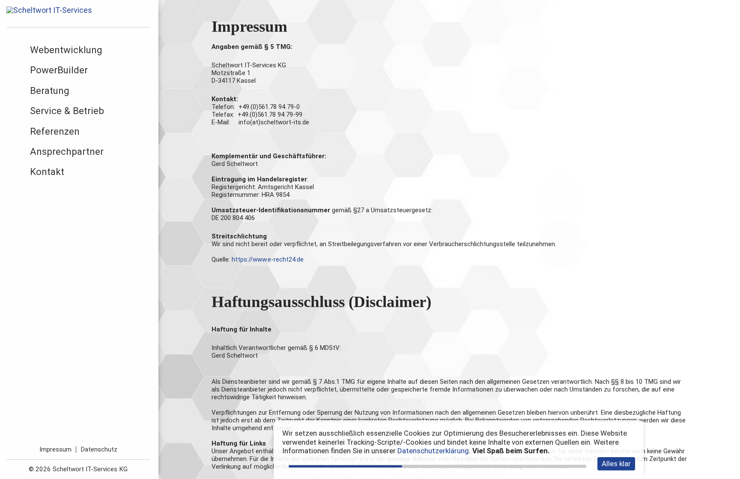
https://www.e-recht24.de (268, 259)
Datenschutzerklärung (433, 450)
